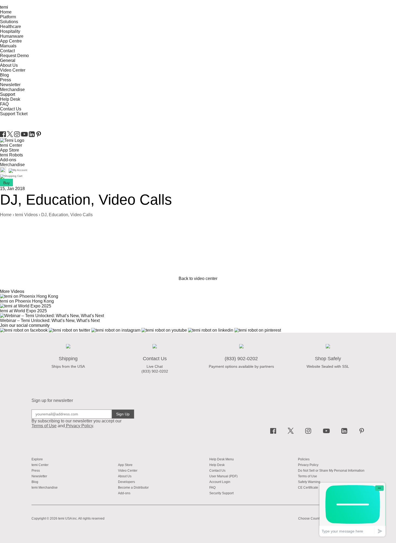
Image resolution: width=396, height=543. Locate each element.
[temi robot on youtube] (25, 135)
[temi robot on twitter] (10, 135)
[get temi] (11, 176)
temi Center (11, 145)
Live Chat (155, 366)
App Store (9, 150)
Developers (126, 482)
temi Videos (26, 214)
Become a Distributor (133, 487)
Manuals (8, 46)
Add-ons (8, 159)
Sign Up (123, 414)
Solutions (9, 21)
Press (5, 80)
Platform (8, 17)
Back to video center (198, 278)
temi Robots (11, 155)
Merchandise (12, 89)
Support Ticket (13, 113)
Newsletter (10, 84)
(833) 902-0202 (154, 371)
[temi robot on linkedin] (32, 135)
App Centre (11, 41)
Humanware (11, 36)
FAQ (4, 104)
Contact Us (10, 109)
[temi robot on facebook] (3, 135)
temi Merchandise (45, 487)
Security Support (221, 493)
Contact (7, 50)
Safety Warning (309, 482)
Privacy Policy (79, 425)
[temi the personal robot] (12, 140)
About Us (9, 65)
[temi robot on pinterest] (38, 135)
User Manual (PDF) (223, 476)
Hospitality (10, 31)
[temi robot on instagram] (17, 135)
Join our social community (25, 325)
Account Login (219, 482)
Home (6, 12)
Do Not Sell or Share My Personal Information (331, 470)
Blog (4, 75)
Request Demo (14, 55)
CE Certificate (308, 487)
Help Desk (10, 99)
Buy (6, 183)
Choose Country (310, 518)
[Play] (0, 224)
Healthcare (10, 26)
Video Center (12, 70)
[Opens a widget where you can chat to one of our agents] (352, 509)
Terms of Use (307, 476)
